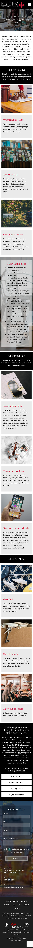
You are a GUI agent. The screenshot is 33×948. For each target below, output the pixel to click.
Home (8, 901)
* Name (5, 813)
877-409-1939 (9, 880)
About (26, 905)
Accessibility (16, 934)
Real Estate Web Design (15, 938)
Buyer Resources (16, 794)
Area (13, 905)
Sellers (6, 905)
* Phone (5, 822)
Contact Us (16, 776)
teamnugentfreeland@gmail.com (14, 887)
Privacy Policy (25, 932)
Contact (16, 908)
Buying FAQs (16, 788)
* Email (5, 830)
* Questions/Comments (10, 839)
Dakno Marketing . (16, 940)
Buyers (24, 901)
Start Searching (16, 782)
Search (16, 901)
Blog (20, 905)
